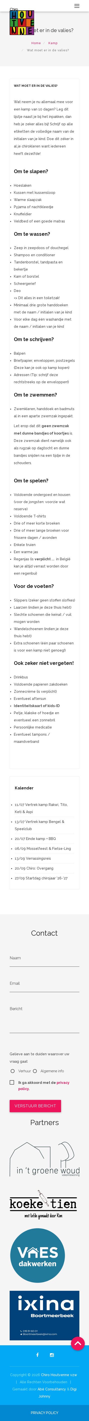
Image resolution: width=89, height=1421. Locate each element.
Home (36, 43)
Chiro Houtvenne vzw (59, 1375)
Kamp (53, 43)
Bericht (16, 1009)
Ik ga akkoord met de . (43, 1083)
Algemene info (52, 1071)
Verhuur (24, 1071)
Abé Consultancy (52, 1389)
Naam (15, 958)
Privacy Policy (44, 1413)
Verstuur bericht (35, 1106)
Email (15, 983)
